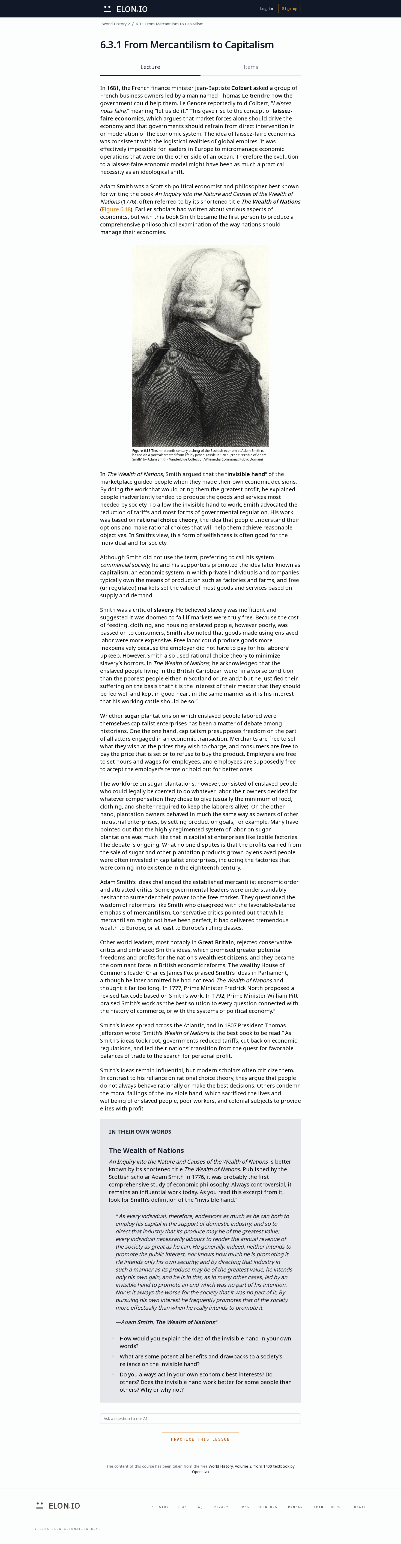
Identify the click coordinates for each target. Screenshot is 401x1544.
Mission (160, 1507)
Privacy (220, 1507)
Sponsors (267, 1507)
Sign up (289, 8)
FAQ (199, 1507)
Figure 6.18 (116, 209)
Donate (359, 1507)
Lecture (150, 67)
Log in (266, 8)
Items (250, 67)
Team (182, 1507)
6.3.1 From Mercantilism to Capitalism (170, 23)
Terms (243, 1507)
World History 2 (116, 23)
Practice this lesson (200, 1439)
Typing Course (327, 1507)
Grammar (294, 1507)
